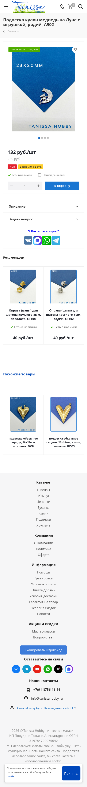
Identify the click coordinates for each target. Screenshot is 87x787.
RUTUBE (58, 669)
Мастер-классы (43, 631)
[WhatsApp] (46, 240)
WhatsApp (48, 669)
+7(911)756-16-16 (46, 689)
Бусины (43, 507)
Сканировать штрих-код (43, 650)
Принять (71, 773)
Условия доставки (43, 596)
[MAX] (37, 240)
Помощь (43, 572)
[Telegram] (56, 240)
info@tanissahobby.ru (47, 698)
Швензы (43, 490)
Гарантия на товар (43, 602)
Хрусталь (43, 525)
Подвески (43, 519)
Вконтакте (16, 669)
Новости (43, 614)
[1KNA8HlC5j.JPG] (43, 90)
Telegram (26, 669)
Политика (43, 549)
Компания (43, 535)
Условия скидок (43, 608)
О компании (43, 543)
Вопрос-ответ (43, 637)
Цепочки (43, 501)
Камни (43, 513)
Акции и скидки (43, 624)
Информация (44, 564)
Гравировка (43, 578)
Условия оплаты (43, 584)
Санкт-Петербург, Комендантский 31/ (46, 708)
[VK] (28, 240)
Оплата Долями (43, 590)
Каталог (43, 482)
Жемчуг (43, 495)
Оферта (43, 555)
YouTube (37, 669)
